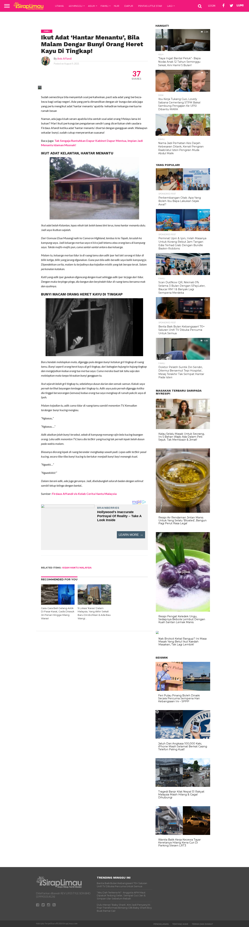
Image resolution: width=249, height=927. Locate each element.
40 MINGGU (75, 5)
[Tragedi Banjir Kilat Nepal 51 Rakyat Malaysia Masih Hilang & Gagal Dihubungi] (182, 786)
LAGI (169, 5)
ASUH (91, 5)
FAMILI (104, 5)
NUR (116, 5)
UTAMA (59, 5)
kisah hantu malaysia (77, 567)
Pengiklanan (161, 924)
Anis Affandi (64, 58)
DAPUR (128, 5)
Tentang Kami (180, 924)
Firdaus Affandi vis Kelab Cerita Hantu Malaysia (84, 493)
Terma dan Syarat (202, 924)
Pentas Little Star (150, 5)
